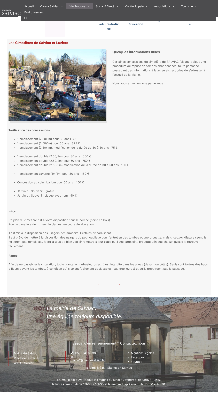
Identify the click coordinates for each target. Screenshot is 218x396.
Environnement (34, 12)
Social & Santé (105, 6)
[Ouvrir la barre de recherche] (25, 18)
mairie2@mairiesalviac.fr (87, 360)
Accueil (29, 6)
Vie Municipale (134, 6)
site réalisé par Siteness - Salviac (109, 367)
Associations (162, 6)
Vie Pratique (77, 6)
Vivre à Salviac (49, 6)
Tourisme (187, 6)
